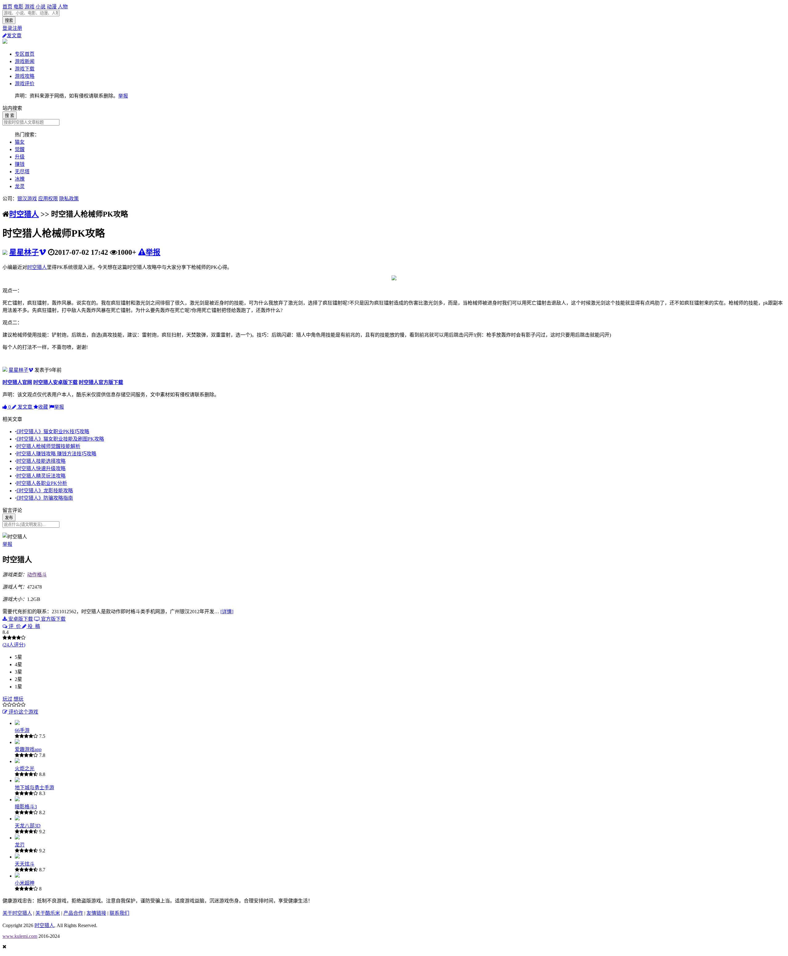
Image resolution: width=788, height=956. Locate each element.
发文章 (14, 35)
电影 (18, 6)
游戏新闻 (24, 61)
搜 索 (9, 115)
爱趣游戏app (28, 749)
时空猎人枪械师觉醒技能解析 (48, 446)
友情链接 (96, 913)
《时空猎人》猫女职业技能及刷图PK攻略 (60, 439)
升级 (20, 156)
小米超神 (24, 883)
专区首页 (24, 54)
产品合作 (73, 913)
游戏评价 (24, 83)
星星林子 (24, 252)
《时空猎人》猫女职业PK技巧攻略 (52, 431)
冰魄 (20, 179)
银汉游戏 (27, 198)
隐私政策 (69, 198)
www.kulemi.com (19, 936)
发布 (9, 517)
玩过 (7, 699)
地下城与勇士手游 (34, 787)
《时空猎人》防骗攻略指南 (44, 498)
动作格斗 (37, 574)
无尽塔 (22, 171)
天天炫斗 (24, 863)
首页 (7, 6)
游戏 (29, 6)
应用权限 (48, 198)
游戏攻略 (24, 76)
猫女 (20, 142)
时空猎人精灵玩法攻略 (41, 475)
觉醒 (20, 149)
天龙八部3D (28, 825)
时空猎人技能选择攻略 (41, 461)
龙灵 (20, 186)
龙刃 (20, 844)
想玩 (18, 699)
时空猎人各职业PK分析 (41, 483)
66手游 (22, 730)
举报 (123, 95)
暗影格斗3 (26, 806)
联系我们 (119, 913)
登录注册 (12, 28)
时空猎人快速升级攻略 (41, 468)
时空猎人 (24, 214)
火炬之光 (24, 768)
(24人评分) (13, 644)
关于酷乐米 (47, 913)
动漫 (52, 6)
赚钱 (20, 164)
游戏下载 (24, 68)
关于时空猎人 (17, 913)
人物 (63, 6)
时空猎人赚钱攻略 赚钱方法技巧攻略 (56, 453)
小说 (41, 6)
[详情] (226, 611)
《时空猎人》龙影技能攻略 (44, 490)
